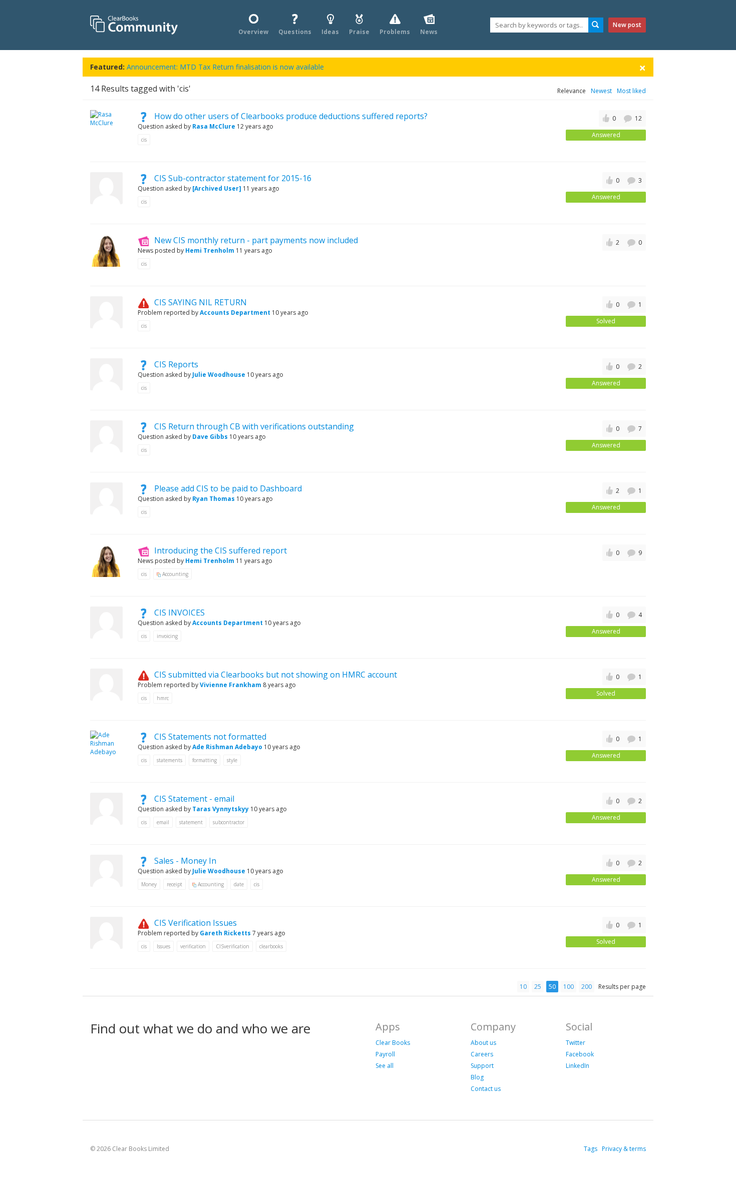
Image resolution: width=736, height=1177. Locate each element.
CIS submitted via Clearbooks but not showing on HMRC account (275, 674)
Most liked (631, 91)
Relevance (571, 91)
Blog (477, 1077)
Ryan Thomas (213, 498)
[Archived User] (217, 188)
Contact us (486, 1088)
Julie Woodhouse (218, 374)
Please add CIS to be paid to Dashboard (228, 488)
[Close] (642, 67)
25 (537, 986)
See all (385, 1065)
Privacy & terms (624, 1148)
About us (483, 1042)
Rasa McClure (213, 126)
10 (523, 986)
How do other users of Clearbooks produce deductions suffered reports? (291, 116)
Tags (590, 1148)
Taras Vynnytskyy (220, 809)
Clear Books (393, 1042)
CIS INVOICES (179, 612)
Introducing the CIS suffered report (220, 550)
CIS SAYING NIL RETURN (200, 302)
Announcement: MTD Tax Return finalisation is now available (225, 67)
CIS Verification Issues (195, 922)
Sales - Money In (185, 860)
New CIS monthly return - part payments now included (256, 240)
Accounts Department (235, 312)
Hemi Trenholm (209, 250)
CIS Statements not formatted (210, 736)
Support (482, 1065)
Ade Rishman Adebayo (228, 747)
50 (552, 986)
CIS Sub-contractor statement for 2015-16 (232, 178)
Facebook (580, 1054)
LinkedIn (577, 1065)
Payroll (385, 1054)
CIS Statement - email (194, 798)
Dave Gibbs (210, 436)
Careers (482, 1054)
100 (568, 986)
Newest (601, 91)
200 (586, 986)
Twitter (575, 1042)
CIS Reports (176, 364)
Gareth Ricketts (225, 933)
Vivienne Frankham (230, 685)
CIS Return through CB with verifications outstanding (254, 426)
